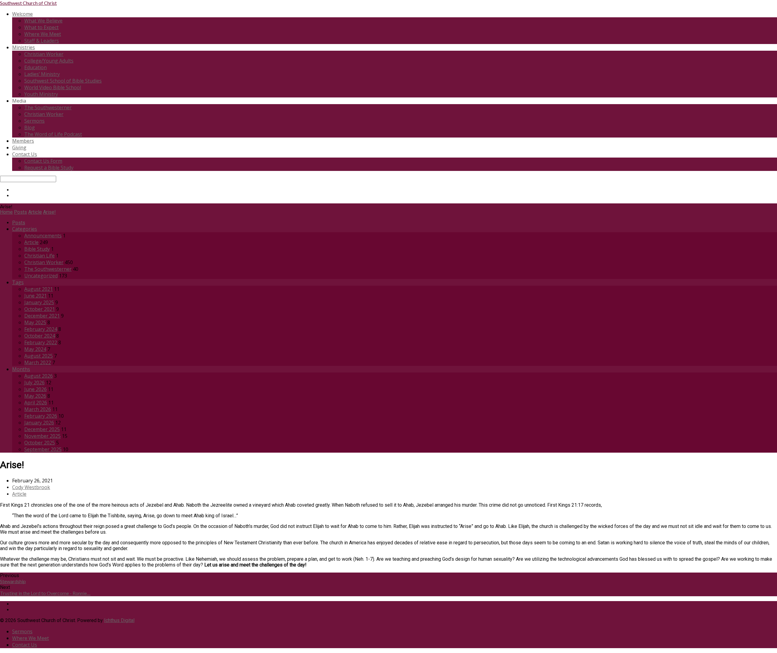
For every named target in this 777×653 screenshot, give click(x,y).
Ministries (23, 47)
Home (6, 212)
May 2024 (35, 349)
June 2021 (35, 295)
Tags (18, 282)
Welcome (22, 14)
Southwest (28, 3)
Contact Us (24, 154)
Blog (29, 127)
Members (23, 141)
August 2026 (38, 375)
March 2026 (37, 409)
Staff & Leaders (41, 40)
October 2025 (39, 442)
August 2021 (38, 289)
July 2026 (34, 382)
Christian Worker (43, 54)
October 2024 (39, 335)
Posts (20, 212)
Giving (19, 147)
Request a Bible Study (48, 167)
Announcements (43, 235)
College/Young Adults (48, 60)
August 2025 (38, 355)
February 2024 (40, 329)
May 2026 (35, 396)
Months (21, 369)
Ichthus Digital (119, 620)
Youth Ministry (41, 94)
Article (35, 212)
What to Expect (41, 27)
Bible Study (37, 249)
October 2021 (39, 309)
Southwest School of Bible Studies (63, 80)
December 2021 (42, 315)
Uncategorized (41, 275)
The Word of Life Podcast (53, 134)
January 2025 (39, 302)
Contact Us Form (43, 161)
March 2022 (37, 362)
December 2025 (42, 429)
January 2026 (39, 422)
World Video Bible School (52, 87)
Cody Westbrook (31, 487)
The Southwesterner (48, 107)
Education (35, 67)
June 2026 (35, 389)
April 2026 (35, 402)
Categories (24, 229)
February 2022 (40, 342)
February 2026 (40, 416)
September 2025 (43, 449)
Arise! (49, 212)
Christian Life (39, 255)
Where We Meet (42, 34)
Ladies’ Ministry (42, 74)
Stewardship (13, 581)
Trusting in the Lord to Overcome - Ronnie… (45, 593)
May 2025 (35, 322)
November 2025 (42, 436)
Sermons (34, 120)
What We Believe (43, 20)
